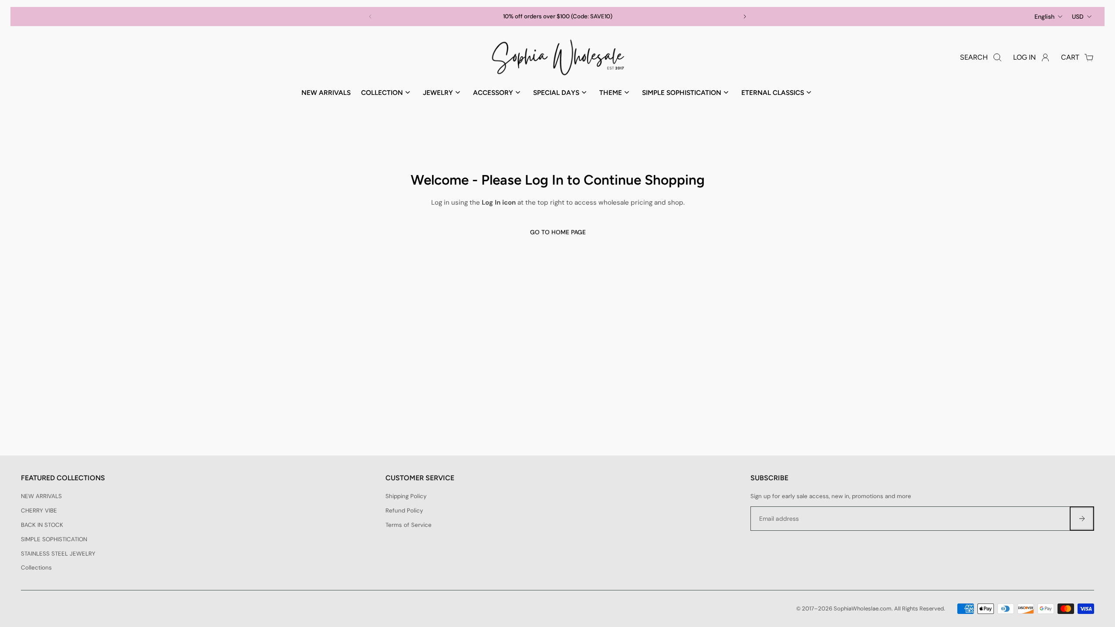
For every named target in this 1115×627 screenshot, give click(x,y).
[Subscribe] (1082, 518)
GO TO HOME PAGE (557, 232)
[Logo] (557, 58)
